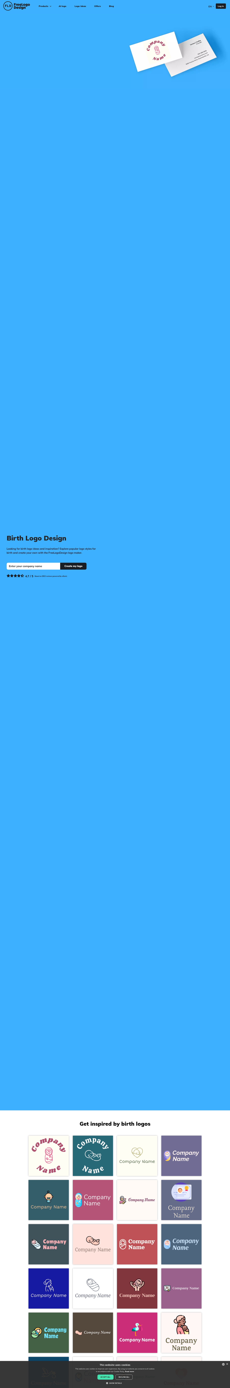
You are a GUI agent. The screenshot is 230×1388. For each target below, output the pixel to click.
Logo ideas (80, 6)
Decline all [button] (124, 1377)
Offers (97, 6)
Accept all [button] (105, 1377)
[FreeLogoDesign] (25, 6)
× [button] (227, 1364)
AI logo (62, 6)
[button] (115, 1383)
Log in (221, 6)
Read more (129, 1371)
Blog (111, 6)
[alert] (115, 1374)
